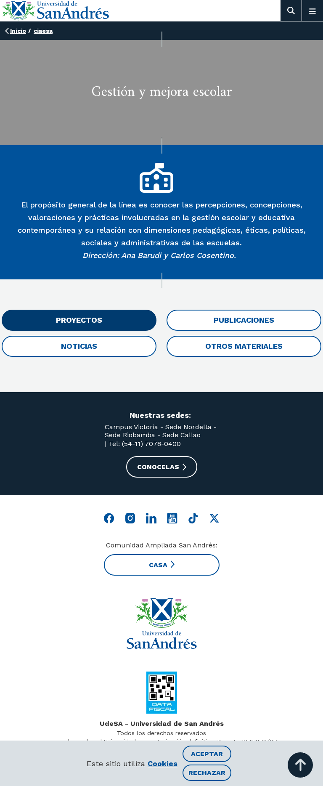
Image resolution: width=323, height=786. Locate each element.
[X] (214, 518)
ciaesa (43, 30)
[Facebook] (109, 518)
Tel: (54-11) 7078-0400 (143, 444)
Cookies (162, 763)
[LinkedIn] (151, 518)
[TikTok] (193, 518)
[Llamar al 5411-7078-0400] (161, 693)
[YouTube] (172, 518)
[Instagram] (130, 518)
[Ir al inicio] (161, 623)
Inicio (18, 30)
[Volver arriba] (300, 765)
